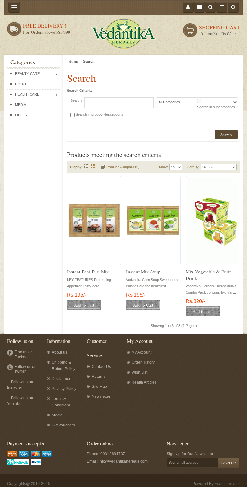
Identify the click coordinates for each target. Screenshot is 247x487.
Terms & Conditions (61, 401)
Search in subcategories (216, 107)
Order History (143, 362)
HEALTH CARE (27, 94)
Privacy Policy (64, 389)
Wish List (139, 372)
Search (89, 61)
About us (59, 352)
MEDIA (20, 105)
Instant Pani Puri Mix (88, 271)
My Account (141, 352)
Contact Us (101, 366)
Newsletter (101, 396)
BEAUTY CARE (27, 74)
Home (74, 61)
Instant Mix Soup (143, 271)
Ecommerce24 (227, 484)
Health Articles (144, 382)
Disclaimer (61, 379)
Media (57, 415)
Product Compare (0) (123, 167)
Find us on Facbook (23, 354)
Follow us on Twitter (25, 369)
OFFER (21, 115)
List (86, 166)
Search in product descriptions (99, 114)
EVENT (21, 84)
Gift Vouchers (63, 425)
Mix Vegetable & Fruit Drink (208, 274)
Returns (98, 376)
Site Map (99, 386)
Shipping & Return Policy (63, 365)
